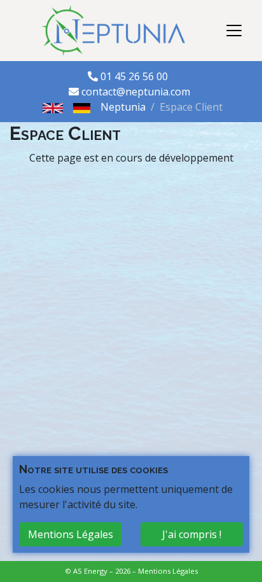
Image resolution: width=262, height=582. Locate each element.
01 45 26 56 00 (135, 76)
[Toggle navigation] (234, 30)
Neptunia (123, 107)
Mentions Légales (168, 571)
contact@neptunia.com (135, 92)
